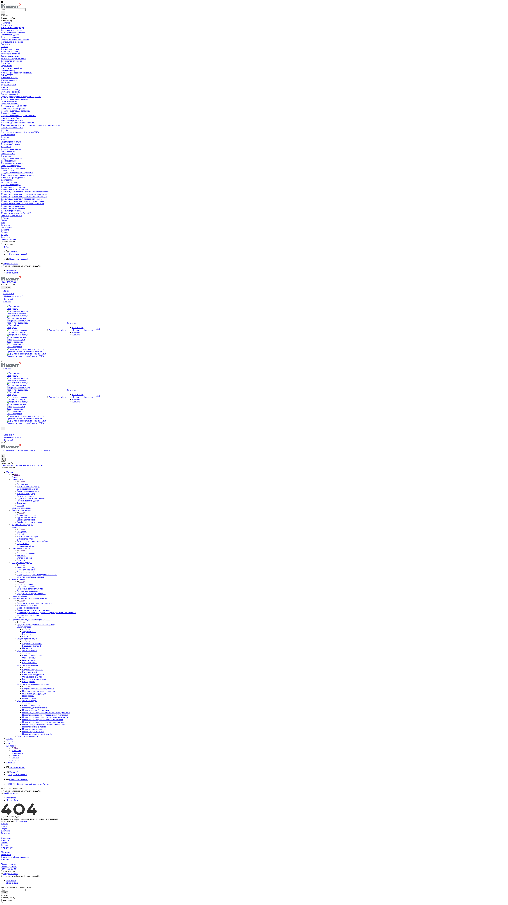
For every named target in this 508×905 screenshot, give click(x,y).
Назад (17, 474)
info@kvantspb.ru (10, 263)
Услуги (4, 828)
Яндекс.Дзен (12, 273)
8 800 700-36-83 (9, 239)
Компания (16, 750)
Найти (4, 893)
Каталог (15, 477)
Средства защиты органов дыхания (38, 689)
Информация (7, 847)
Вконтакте (11, 270)
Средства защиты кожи (32, 670)
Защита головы (29, 631)
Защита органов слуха (32, 643)
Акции (4, 826)
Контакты (5, 831)
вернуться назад (8, 821)
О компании (6, 838)
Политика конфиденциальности (15, 857)
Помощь (5, 859)
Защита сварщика (25, 584)
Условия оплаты (8, 864)
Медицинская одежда (26, 567)
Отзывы (4, 843)
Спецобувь (22, 532)
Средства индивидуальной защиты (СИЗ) (36, 624)
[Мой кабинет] (2, 432)
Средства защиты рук (32, 705)
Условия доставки (9, 866)
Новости (5, 840)
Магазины (5, 852)
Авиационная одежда (26, 515)
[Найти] (3, 13)
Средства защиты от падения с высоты (34, 603)
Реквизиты (6, 854)
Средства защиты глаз (32, 655)
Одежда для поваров (26, 553)
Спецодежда (22, 484)
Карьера (4, 845)
